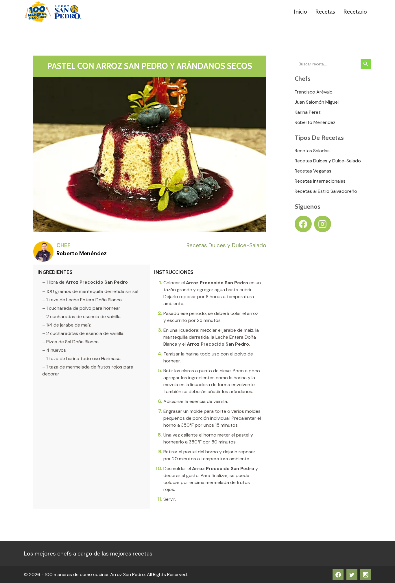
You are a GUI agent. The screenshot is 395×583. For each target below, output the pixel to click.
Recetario (355, 11)
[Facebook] (338, 574)
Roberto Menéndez (81, 253)
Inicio (300, 11)
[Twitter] (351, 574)
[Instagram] (365, 574)
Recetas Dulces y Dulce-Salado (226, 245)
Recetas (325, 11)
